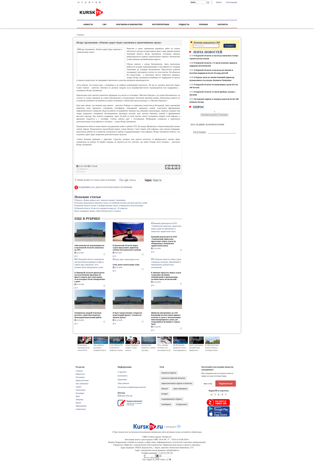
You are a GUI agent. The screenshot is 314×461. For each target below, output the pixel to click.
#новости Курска (168, 373)
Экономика (80, 390)
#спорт (164, 394)
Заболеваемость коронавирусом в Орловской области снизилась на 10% (89, 247)
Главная (80, 35)
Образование (81, 406)
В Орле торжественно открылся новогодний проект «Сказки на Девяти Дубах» (127, 315)
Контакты (223, 24)
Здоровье (79, 399)
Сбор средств (123, 383)
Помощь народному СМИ (206, 42)
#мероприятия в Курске (171, 399)
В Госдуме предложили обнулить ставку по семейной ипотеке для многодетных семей (110, 203)
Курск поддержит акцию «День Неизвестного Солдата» (97, 211)
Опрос (198, 107)
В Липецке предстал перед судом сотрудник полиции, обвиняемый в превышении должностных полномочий (166, 276)
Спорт (78, 387)
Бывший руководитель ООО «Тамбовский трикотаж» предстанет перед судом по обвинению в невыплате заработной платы (164, 241)
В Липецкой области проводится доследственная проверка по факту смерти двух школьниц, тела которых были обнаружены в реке (89, 277)
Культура (80, 393)
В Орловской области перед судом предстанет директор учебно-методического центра (127, 247)
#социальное (181, 404)
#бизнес (164, 388)
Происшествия (82, 380)
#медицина (166, 404)
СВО (104, 24)
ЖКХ (78, 396)
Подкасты (184, 24)
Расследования (82, 383)
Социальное (81, 409)
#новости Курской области (173, 378)
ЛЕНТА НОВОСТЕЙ (207, 52)
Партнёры (122, 379)
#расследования (180, 388)
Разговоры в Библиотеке (129, 24)
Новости (88, 24)
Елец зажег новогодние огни (126, 264)
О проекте (122, 372)
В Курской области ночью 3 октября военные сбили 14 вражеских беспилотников (108, 206)
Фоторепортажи (160, 24)
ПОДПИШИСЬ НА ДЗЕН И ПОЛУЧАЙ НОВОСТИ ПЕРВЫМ (105, 187)
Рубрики (203, 24)
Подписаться (225, 383)
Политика (80, 377)
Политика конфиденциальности (132, 387)
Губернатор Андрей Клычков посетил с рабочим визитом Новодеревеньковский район (87, 315)
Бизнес (78, 403)
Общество (80, 374)
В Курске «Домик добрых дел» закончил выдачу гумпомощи (99, 200)
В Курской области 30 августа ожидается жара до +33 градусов (100, 208)
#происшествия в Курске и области (176, 383)
